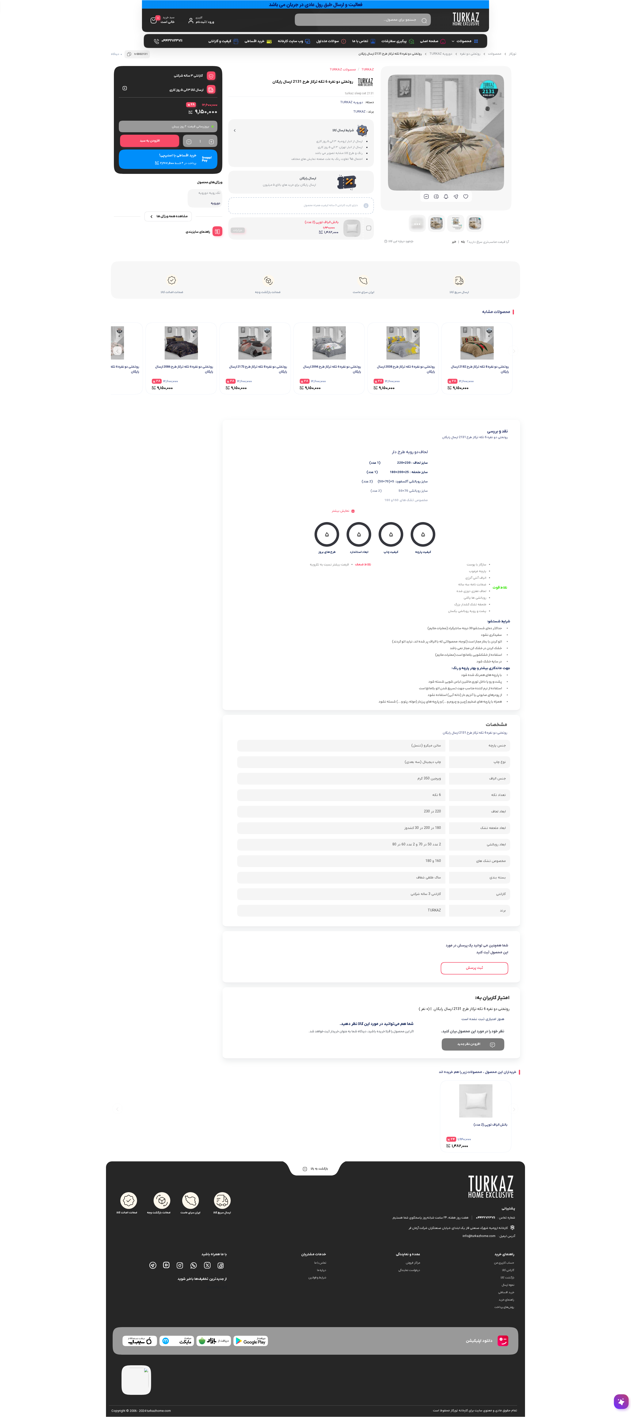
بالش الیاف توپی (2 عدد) (322, 222)
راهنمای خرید (506, 1300)
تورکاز (512, 54)
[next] (117, 350)
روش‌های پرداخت (504, 1307)
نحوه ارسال (508, 1285)
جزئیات (237, 230)
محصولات (464, 41)
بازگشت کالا (507, 1278)
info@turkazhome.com (479, 1236)
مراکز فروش (413, 1263)
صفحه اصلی (429, 41)
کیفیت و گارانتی (219, 41)
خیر (454, 242)
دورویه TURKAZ (440, 54)
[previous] (513, 350)
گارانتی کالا (508, 1270)
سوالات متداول (327, 41)
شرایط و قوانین (317, 1278)
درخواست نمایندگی (409, 1270)
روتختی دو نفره (470, 54)
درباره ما (321, 1270)
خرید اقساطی (254, 41)
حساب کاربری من (504, 1263)
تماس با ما (360, 41)
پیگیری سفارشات (394, 41)
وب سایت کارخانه (290, 41)
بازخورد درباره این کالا (400, 241)
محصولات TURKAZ (343, 69)
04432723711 (485, 1218)
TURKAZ (359, 112)
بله (463, 242)
